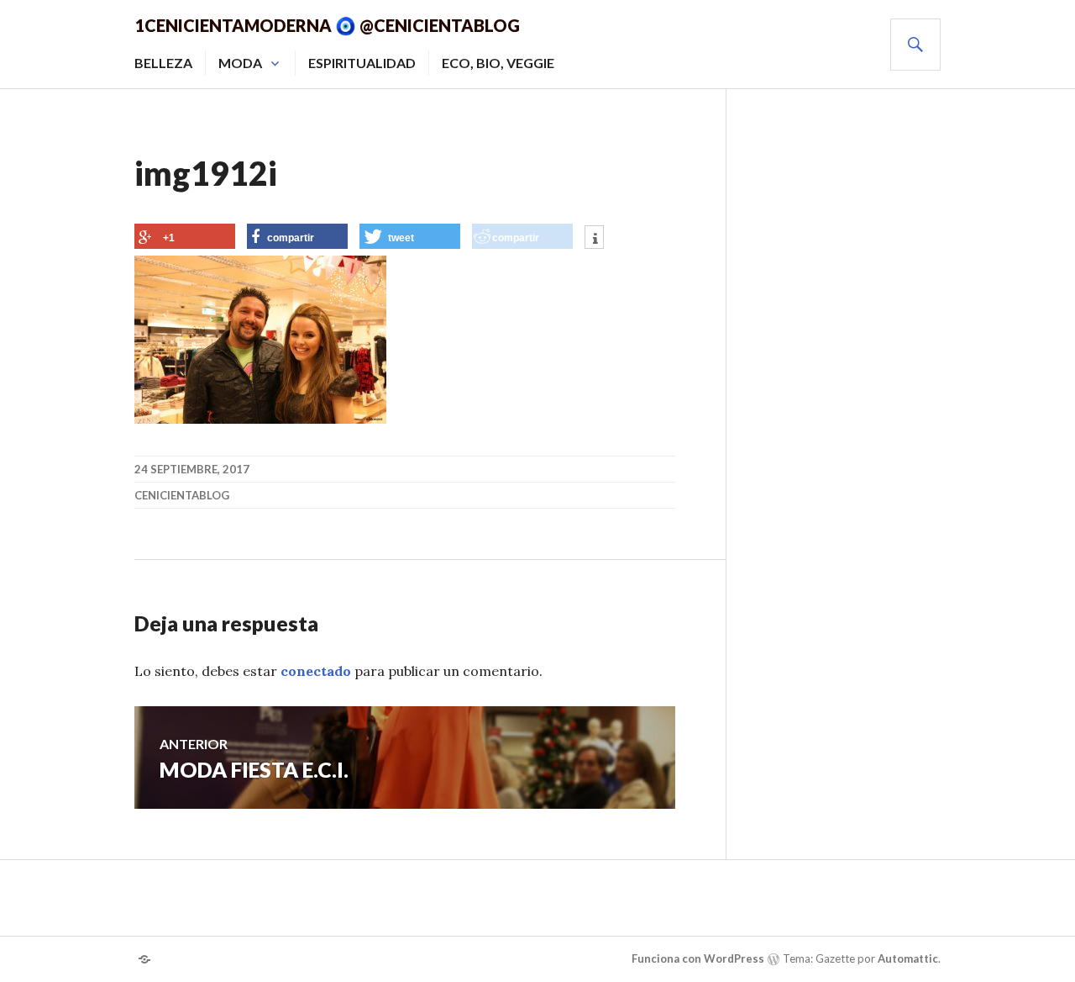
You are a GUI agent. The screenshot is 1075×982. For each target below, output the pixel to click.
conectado (316, 671)
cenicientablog (181, 495)
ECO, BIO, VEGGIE (498, 63)
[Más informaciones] (594, 238)
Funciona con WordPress (698, 958)
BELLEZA (163, 63)
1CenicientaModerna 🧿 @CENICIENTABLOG (327, 25)
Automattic (908, 958)
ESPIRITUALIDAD (362, 63)
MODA (240, 63)
